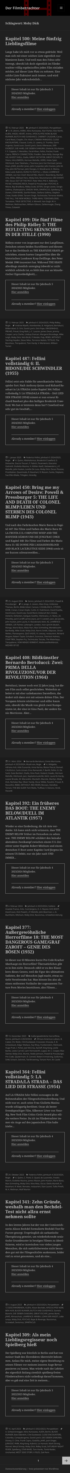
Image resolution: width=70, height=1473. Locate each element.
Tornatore (9, 201)
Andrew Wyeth (21, 325)
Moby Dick (33, 177)
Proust (58, 782)
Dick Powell (21, 912)
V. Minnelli (36, 201)
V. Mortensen (44, 343)
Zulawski (16, 207)
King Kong (47, 1047)
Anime (29, 133)
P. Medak (36, 337)
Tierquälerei (20, 343)
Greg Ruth (23, 331)
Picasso (60, 469)
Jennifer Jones (23, 166)
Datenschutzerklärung (15, 1468)
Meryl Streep (18, 1446)
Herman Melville (31, 160)
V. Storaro (49, 787)
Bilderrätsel (10, 328)
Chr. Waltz (16, 1042)
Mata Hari (28, 627)
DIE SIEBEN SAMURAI (35, 148)
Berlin (16, 607)
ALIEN (8, 133)
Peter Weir (37, 180)
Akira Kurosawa (34, 130)
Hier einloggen (46, 109)
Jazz (52, 618)
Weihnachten (20, 204)
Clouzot (22, 142)
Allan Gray (43, 604)
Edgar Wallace (23, 1044)
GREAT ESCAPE (53, 157)
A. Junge (25, 604)
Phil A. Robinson (50, 180)
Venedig (32, 475)
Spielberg (55, 189)
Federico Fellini (33, 457)
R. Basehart (33, 472)
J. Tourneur (33, 163)
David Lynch (30, 145)
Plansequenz (18, 633)
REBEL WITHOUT (53, 337)
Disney (8, 1440)
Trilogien (24, 475)
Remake (26, 1186)
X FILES (36, 1452)
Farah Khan (34, 151)
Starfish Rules (30, 192)
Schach (13, 1059)
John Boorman (45, 912)
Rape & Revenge (38, 1319)
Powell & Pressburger (37, 183)
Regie (7, 325)
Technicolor (42, 195)
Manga (8, 627)
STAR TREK (10, 639)
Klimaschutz (16, 1316)
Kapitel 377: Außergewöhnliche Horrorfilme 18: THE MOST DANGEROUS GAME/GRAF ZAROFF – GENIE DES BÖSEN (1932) (34, 939)
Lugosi (44, 1050)
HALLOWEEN (17, 160)
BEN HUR (9, 1310)
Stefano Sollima (44, 192)
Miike (12, 177)
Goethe (34, 615)
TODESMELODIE (51, 198)
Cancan (35, 607)
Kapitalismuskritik (36, 776)
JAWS (13, 166)
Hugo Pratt (10, 1047)
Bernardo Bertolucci (35, 761)
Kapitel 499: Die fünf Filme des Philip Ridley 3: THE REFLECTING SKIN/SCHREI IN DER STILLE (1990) (34, 227)
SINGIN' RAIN (32, 189)
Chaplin (19, 139)
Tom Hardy (32, 343)
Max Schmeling (41, 627)
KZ (48, 621)
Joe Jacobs (59, 618)
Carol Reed (10, 139)
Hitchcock (9, 163)
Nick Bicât (26, 337)
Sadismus (58, 1056)
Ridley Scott (30, 186)
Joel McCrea (29, 1047)
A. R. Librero (13, 130)
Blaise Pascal (49, 767)
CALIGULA (10, 770)
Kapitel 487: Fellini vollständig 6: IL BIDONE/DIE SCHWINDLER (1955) (33, 365)
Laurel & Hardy (57, 776)
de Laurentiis (46, 1177)
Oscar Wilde (40, 782)
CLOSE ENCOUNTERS (51, 1434)
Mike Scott (20, 630)
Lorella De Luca (32, 469)
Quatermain (20, 1056)
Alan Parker (47, 130)
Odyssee (52, 630)
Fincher (49, 151)
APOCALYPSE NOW (41, 133)
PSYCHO (52, 183)
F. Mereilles (22, 151)
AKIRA (23, 130)
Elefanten (18, 615)
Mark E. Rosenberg (46, 174)
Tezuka (42, 639)
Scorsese (39, 636)
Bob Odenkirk (20, 1434)
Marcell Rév (32, 174)
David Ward (32, 613)
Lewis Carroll (18, 1050)
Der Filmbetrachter (22, 7)
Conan (14, 610)
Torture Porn (45, 1059)
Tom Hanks (38, 1449)
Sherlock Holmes (52, 636)
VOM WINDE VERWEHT (27, 642)
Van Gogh (46, 201)
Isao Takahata (21, 163)
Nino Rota (35, 1183)
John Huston (50, 166)
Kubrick (19, 172)
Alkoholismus (30, 460)
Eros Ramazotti (35, 770)
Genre (31, 601)
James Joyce (30, 618)
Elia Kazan (59, 148)
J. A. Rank (53, 615)
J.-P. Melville (33, 912)
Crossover (40, 1042)
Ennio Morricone (52, 761)
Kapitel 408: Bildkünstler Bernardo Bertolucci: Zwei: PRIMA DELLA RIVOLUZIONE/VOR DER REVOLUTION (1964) (34, 667)
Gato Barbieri (17, 773)
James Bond (54, 1313)
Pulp (42, 337)
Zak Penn (45, 1452)
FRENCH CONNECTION (22, 154)
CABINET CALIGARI (46, 136)
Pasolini (50, 782)
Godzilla (36, 1440)
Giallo (25, 157)
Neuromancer (45, 177)
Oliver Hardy (28, 782)
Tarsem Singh (30, 195)
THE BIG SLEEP (19, 787)
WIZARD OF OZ (12, 645)
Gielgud (26, 615)
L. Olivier (44, 172)
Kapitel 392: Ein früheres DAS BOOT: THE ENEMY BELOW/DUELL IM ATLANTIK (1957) (32, 810)
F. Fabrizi (33, 463)
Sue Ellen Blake (12, 475)
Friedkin (37, 154)
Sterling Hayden (12, 340)
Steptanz (59, 472)
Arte (22, 909)
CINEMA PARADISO (43, 139)
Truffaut (40, 787)
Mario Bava (18, 627)
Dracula (49, 1042)
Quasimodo (22, 472)
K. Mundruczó (43, 169)
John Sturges (30, 169)
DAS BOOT (54, 909)
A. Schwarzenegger (14, 1431)
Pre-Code (9, 1056)
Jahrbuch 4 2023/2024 (15, 764)
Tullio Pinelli (58, 1186)
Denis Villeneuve (44, 145)
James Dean (46, 331)
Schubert (30, 636)
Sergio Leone (50, 186)
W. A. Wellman (11, 1189)
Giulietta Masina (21, 466)
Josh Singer (51, 1440)
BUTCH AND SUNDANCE (25, 136)
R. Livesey (40, 633)
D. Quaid (36, 1177)
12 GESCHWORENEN (14, 1307)
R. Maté (18, 1186)
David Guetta (56, 610)
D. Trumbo (48, 142)
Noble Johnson (36, 1053)
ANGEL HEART (18, 133)
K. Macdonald (34, 621)
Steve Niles (26, 340)
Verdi (57, 787)
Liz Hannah (43, 1443)
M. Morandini (25, 779)
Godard (43, 773)
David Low (21, 613)
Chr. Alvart (28, 139)
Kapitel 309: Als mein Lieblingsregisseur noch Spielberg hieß (31, 1339)
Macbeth (36, 779)
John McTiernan (17, 169)
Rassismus (39, 914)
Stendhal (53, 785)
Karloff (39, 1047)
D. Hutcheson (43, 610)
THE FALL (9, 198)
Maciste (44, 779)
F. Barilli (46, 770)
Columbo (9, 1437)
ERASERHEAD (52, 328)
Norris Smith (41, 630)
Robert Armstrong (45, 1056)
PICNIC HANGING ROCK (16, 183)
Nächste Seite (66, 1460)
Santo (51, 472)
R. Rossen (44, 472)
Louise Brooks (11, 779)
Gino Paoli (34, 773)
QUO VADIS (30, 633)
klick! (44, 621)
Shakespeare (19, 189)
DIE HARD (19, 148)
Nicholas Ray (16, 782)
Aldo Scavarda (23, 767)
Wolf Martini (24, 1189)
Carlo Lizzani (21, 770)
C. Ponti (27, 1177)
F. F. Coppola (10, 151)
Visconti (8, 790)
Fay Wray (35, 1044)
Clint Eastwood (28, 1042)
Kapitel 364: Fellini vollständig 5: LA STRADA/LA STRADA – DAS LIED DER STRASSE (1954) (33, 1079)
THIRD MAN (37, 198)
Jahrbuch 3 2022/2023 (36, 1428)
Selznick (21, 1059)
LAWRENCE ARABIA (32, 1316)
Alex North (58, 130)
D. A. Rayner (43, 909)
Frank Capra (25, 1440)
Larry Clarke (18, 334)
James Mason (34, 1180)
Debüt (54, 613)
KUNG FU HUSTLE (31, 172)
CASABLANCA (45, 607)
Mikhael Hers (22, 177)
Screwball (9, 1322)
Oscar (12, 180)
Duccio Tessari (21, 463)
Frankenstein (46, 1044)
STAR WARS (17, 192)
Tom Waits (31, 787)
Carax (59, 136)
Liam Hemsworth (32, 1050)
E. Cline (16, 1440)
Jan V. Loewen (43, 618)
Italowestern (50, 466)
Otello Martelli (52, 1183)
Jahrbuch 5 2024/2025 (39, 127)
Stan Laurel (47, 1186)
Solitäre (51, 906)
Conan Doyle (24, 610)
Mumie (26, 1053)
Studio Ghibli (17, 195)
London (37, 624)
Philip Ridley (54, 322)
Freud (15, 331)
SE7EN (40, 186)
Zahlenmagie (48, 204)
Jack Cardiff (19, 618)
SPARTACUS (44, 189)
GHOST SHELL (15, 157)
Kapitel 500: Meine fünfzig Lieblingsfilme (33, 41)
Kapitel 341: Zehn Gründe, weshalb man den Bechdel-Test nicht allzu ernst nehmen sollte (33, 1209)
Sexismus (19, 1322)
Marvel (8, 1446)
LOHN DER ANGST (50, 1316)
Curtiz (29, 142)
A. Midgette (51, 764)
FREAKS (8, 331)
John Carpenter (37, 166)
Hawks (51, 773)
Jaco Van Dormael (47, 163)
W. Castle (56, 1059)
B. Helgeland (47, 325)
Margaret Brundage (49, 334)
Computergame (21, 1437)
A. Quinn (19, 460)
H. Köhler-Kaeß (36, 466)
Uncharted (10, 1452)
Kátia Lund (10, 172)
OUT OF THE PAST (24, 180)
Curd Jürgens (31, 909)
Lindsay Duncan (32, 334)
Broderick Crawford (46, 460)
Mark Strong (54, 1443)
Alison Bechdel (38, 1307)
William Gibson (34, 204)
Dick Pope (40, 328)
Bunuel (59, 767)
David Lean (19, 145)
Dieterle (49, 148)
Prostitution (10, 472)
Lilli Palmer (18, 624)
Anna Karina (36, 767)
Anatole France (12, 909)
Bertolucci (58, 325)
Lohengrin (28, 624)
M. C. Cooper (53, 1050)
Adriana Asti (10, 767)
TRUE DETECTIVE (23, 201)
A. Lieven (34, 604)
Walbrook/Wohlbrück (48, 642)
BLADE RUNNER (22, 1310)
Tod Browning (32, 1059)
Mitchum (19, 914)
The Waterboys (53, 639)
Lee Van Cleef (19, 174)
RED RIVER (35, 785)
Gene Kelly (46, 154)
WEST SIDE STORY (24, 1452)
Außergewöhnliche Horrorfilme (45, 1036)
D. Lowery (37, 142)
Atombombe (35, 325)
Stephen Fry (21, 639)
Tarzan (8, 787)
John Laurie (22, 621)
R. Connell (31, 1056)
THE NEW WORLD (23, 198)
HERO (43, 160)
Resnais (44, 785)
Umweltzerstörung (53, 914)
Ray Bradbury (18, 186)
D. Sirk (20, 328)
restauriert (51, 633)
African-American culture (48, 1039)
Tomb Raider (49, 1449)
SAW (7, 1059)
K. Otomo (55, 169)
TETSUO (51, 340)
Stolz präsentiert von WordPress (44, 1468)
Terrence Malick (55, 195)
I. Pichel (19, 1047)
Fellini (42, 151)
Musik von (30, 764)
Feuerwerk (43, 463)
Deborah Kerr (44, 613)
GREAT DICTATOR (37, 157)
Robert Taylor (19, 636)
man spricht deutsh (50, 624)
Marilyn (52, 779)
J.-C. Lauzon (34, 331)
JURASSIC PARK (12, 1443)
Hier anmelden (20, 97)
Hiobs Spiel (52, 160)
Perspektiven (55, 127)
